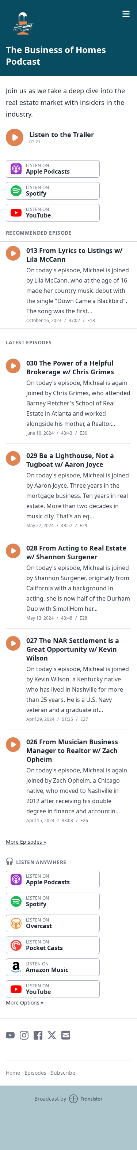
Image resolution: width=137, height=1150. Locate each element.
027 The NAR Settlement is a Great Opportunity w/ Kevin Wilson (72, 649)
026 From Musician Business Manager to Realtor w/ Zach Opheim (72, 750)
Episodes (35, 1072)
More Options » (24, 1002)
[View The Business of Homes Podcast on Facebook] (38, 1035)
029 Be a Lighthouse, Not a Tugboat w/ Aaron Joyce (70, 460)
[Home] (68, 23)
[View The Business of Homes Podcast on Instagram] (24, 1035)
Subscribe (63, 1072)
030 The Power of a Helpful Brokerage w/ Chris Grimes (70, 367)
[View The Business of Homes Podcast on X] (51, 1035)
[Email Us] (65, 1035)
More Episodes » (26, 841)
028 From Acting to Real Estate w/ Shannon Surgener (76, 552)
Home (13, 1072)
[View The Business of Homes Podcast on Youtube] (10, 1035)
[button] (14, 137)
